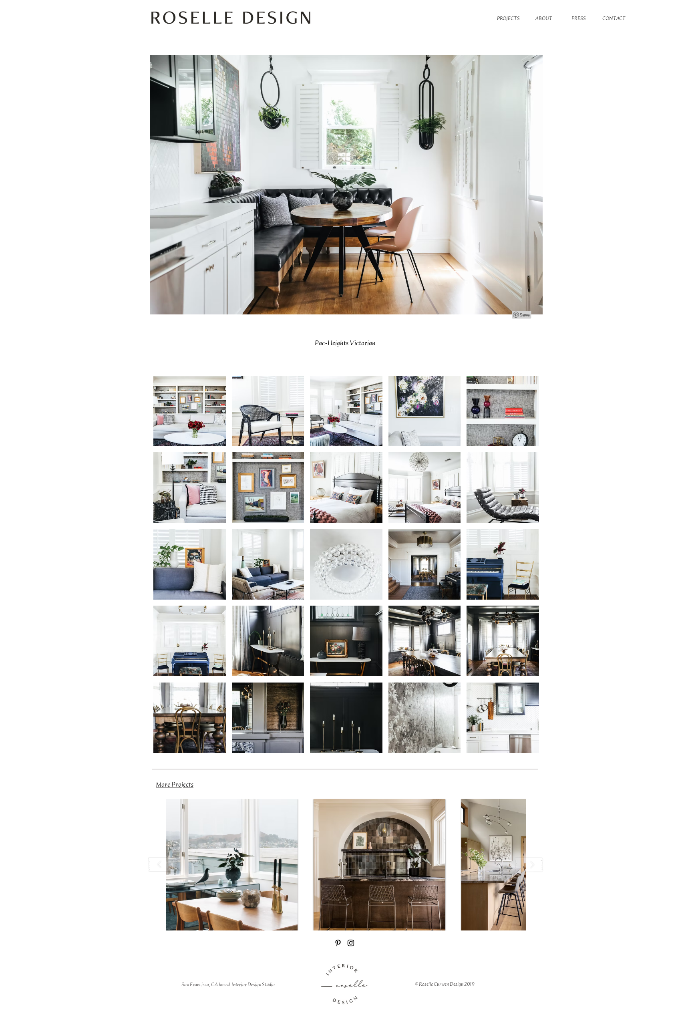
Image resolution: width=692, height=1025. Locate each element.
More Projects (174, 784)
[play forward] (529, 865)
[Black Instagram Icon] (350, 942)
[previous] (168, 569)
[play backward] (163, 865)
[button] (189, 411)
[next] (524, 569)
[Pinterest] (338, 942)
